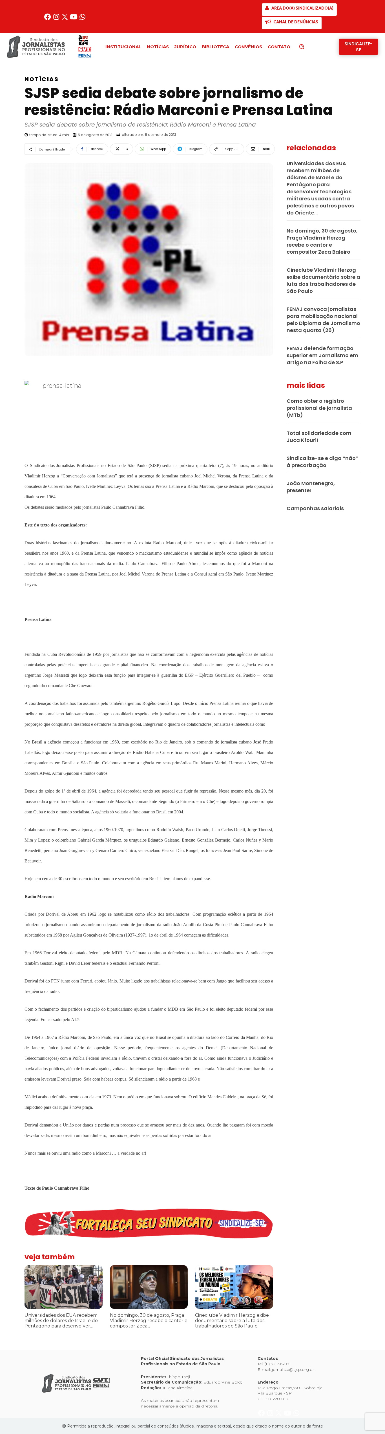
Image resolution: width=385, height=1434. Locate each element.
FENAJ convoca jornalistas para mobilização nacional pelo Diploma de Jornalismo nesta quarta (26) (323, 320)
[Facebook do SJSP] (48, 19)
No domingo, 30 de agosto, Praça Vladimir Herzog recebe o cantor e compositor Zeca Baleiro (322, 241)
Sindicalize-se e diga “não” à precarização (322, 462)
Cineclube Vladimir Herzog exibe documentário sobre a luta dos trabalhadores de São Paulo (232, 1321)
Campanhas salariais (315, 508)
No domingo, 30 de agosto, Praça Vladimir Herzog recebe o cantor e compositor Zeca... (148, 1321)
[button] (311, 46)
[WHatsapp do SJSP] (82, 19)
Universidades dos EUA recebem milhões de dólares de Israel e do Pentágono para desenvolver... (61, 1321)
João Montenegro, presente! (311, 487)
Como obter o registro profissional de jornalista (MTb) (319, 408)
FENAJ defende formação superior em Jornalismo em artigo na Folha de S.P (322, 355)
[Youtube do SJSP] (74, 19)
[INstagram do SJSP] (56, 19)
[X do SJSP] (65, 19)
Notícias (42, 79)
